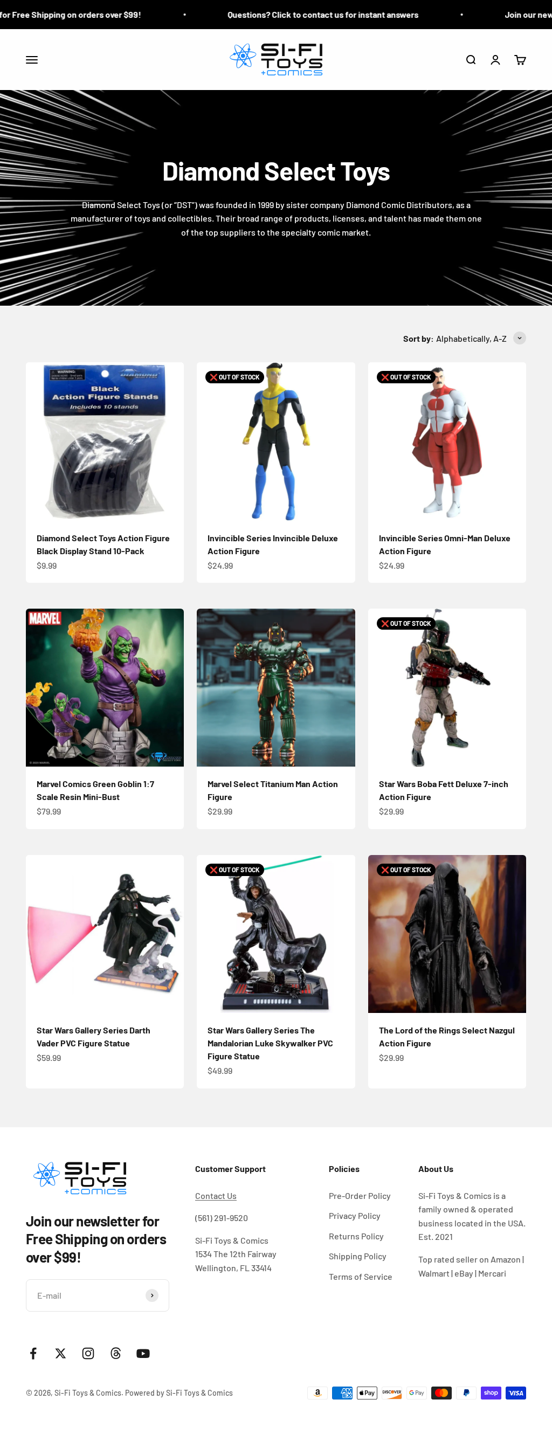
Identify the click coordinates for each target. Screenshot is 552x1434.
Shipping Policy (358, 1256)
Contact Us (216, 1195)
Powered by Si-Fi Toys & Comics (179, 1392)
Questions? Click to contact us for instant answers (295, 14)
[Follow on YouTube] (143, 1353)
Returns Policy (356, 1236)
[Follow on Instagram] (88, 1353)
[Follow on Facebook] (33, 1353)
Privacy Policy (355, 1215)
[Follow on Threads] (115, 1353)
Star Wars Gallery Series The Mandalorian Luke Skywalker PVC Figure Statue (270, 1043)
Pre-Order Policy (360, 1195)
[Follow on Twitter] (60, 1353)
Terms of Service (360, 1276)
